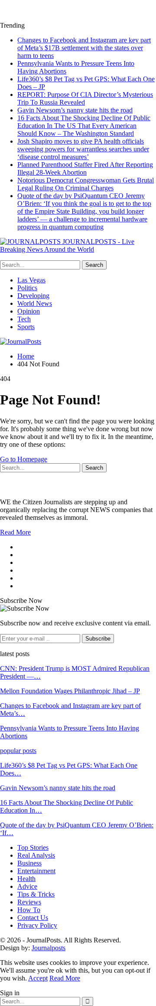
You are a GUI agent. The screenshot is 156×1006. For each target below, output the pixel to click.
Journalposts (48, 948)
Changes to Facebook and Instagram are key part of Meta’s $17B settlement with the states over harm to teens (84, 47)
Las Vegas (31, 280)
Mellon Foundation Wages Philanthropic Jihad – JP (70, 691)
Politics (27, 288)
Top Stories (33, 847)
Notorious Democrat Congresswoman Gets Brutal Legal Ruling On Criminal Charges (85, 184)
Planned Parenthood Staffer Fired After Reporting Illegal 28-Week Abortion (85, 168)
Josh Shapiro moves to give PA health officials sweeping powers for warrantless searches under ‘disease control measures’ (83, 149)
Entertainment (36, 871)
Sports (26, 326)
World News (34, 303)
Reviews (29, 902)
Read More (15, 532)
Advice (27, 886)
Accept (38, 978)
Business (29, 863)
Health (26, 878)
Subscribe (97, 638)
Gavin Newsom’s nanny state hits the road (75, 110)
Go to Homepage (23, 459)
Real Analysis (36, 855)
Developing (33, 295)
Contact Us (32, 917)
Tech (24, 319)
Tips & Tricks (36, 894)
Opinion (28, 311)
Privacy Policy (37, 925)
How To (28, 909)
